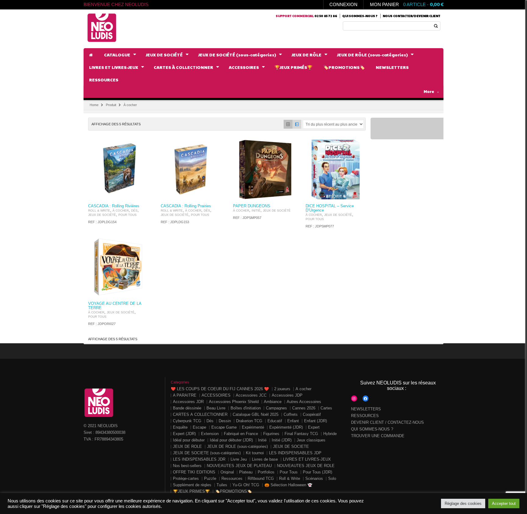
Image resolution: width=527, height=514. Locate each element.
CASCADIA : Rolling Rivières (113, 206)
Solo (332, 478)
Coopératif (312, 414)
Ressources (231, 478)
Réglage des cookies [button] (463, 503)
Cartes (326, 408)
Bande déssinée (187, 408)
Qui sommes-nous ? (360, 16)
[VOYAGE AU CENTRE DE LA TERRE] (118, 267)
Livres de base (265, 459)
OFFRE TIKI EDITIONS (194, 472)
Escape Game (224, 427)
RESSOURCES (365, 415)
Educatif (274, 421)
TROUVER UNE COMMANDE (377, 436)
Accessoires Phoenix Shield (234, 401)
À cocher (121, 210)
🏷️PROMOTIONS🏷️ (233, 491)
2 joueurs (282, 389)
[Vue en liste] (296, 124)
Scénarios (314, 478)
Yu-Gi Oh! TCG (245, 485)
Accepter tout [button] (504, 503)
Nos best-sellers (187, 465)
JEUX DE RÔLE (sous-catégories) (237, 446)
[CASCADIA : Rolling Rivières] (118, 169)
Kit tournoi (255, 453)
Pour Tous (127, 214)
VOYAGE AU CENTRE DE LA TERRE (114, 306)
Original (227, 472)
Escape (199, 427)
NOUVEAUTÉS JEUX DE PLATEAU (239, 465)
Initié (256, 210)
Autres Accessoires (304, 401)
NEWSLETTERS (366, 409)
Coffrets (291, 414)
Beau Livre (215, 408)
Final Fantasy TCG (301, 433)
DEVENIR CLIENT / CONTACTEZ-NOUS (387, 422)
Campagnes (276, 408)
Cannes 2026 (303, 408)
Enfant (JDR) (315, 421)
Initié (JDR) (282, 440)
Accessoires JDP (287, 395)
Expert (314, 427)
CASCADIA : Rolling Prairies (186, 206)
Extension (210, 433)
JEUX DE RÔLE (187, 446)
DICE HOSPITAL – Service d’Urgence (330, 208)
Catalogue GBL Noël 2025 (255, 414)
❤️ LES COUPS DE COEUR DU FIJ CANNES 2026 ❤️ (220, 389)
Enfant (293, 421)
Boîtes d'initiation (246, 408)
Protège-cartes (186, 478)
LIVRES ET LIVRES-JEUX (307, 459)
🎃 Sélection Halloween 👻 (288, 485)
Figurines (271, 433)
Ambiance (272, 401)
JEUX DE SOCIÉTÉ (102, 214)
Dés (134, 210)
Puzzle (210, 478)
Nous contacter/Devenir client (411, 16)
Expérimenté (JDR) (286, 427)
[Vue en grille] (288, 124)
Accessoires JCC (251, 395)
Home (94, 105)
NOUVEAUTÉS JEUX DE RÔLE (306, 465)
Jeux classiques (311, 440)
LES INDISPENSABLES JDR (199, 459)
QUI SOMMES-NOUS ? (372, 429)
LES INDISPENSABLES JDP (295, 453)
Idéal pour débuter (189, 440)
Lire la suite (140, 194)
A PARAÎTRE (184, 395)
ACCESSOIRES (216, 395)
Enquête (180, 427)
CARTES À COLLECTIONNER (200, 414)
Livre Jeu (239, 459)
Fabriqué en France (241, 433)
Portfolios (266, 472)
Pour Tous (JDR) (317, 472)
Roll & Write (99, 210)
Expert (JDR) (184, 433)
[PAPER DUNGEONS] (263, 169)
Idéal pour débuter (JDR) (231, 440)
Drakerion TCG (249, 421)
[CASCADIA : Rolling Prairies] (191, 169)
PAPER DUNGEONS (251, 206)
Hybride (330, 433)
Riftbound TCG (261, 478)
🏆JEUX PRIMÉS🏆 (191, 491)
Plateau (246, 472)
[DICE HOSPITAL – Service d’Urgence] (336, 169)
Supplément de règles (192, 485)
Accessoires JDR (188, 401)
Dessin (225, 421)
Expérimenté (253, 427)
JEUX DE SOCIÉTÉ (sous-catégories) (207, 453)
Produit (111, 105)
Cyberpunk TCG (187, 421)
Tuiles (222, 485)
